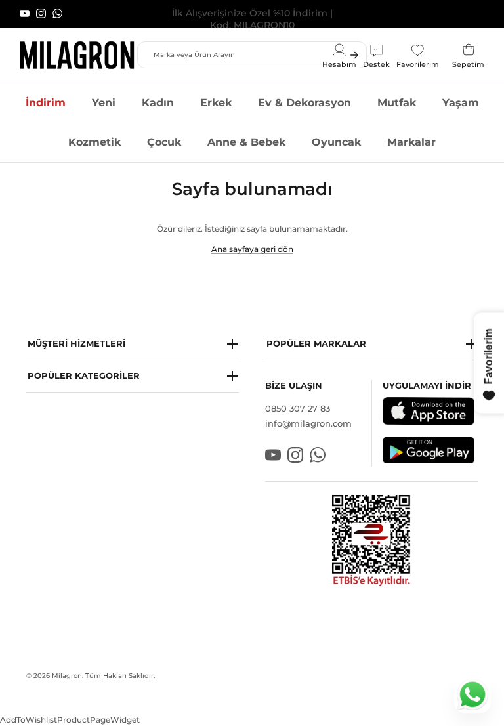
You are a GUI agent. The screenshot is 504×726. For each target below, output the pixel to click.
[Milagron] (77, 55)
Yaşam (460, 102)
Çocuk (164, 142)
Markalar (411, 142)
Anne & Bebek (246, 142)
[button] (132, 344)
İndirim (46, 102)
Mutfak (396, 102)
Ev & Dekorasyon (304, 102)
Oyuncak (336, 142)
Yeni (104, 102)
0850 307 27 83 (297, 408)
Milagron (67, 676)
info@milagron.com (308, 423)
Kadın (158, 102)
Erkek (216, 102)
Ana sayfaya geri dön (252, 249)
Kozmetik (94, 142)
